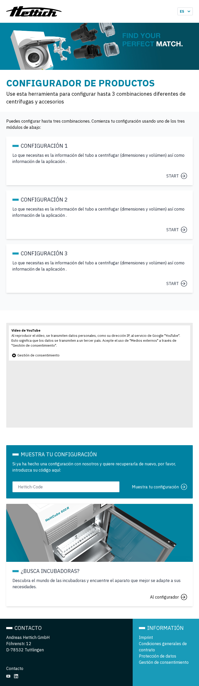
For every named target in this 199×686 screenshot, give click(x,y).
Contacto (14, 668)
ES (182, 11)
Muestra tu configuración (155, 486)
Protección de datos (157, 656)
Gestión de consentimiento (38, 355)
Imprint (146, 637)
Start (172, 175)
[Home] (34, 11)
